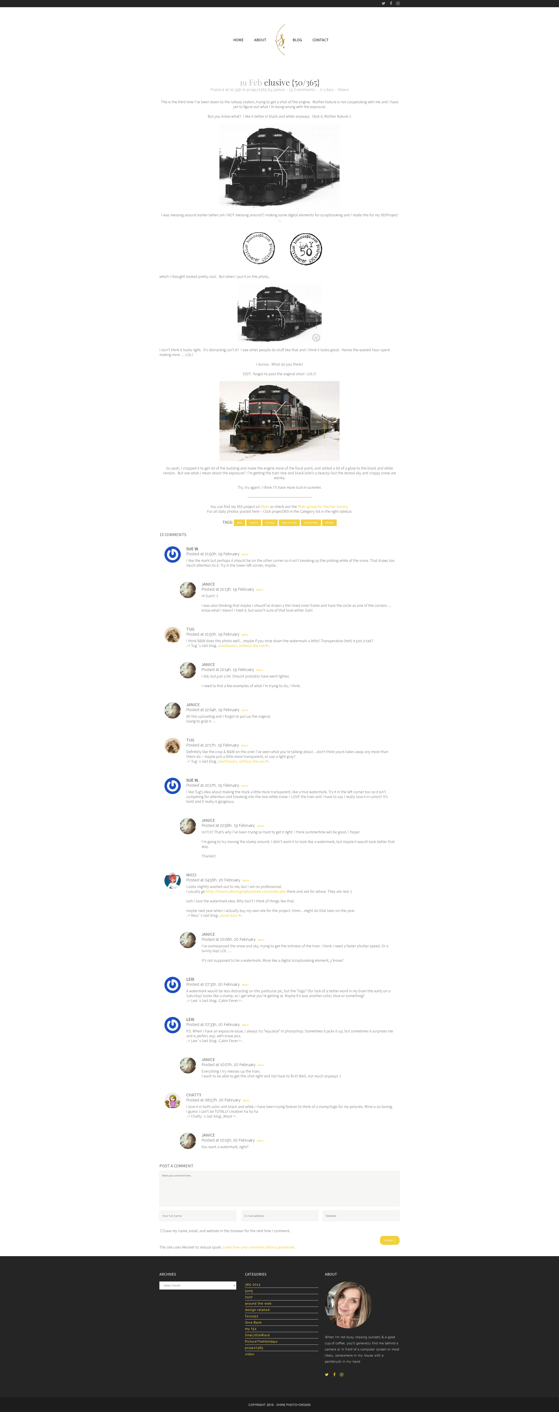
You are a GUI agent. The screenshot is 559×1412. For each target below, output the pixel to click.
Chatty (193, 1094)
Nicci (191, 874)
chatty (253, 522)
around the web (258, 1303)
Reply (245, 555)
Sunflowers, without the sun (242, 645)
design (270, 522)
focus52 (251, 1316)
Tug (190, 629)
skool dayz (229, 915)
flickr (265, 506)
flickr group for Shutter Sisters (323, 506)
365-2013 (253, 1284)
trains (329, 522)
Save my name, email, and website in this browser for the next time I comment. (227, 1230)
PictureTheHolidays (261, 1341)
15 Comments (302, 89)
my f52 (251, 1329)
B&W (239, 522)
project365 (257, 89)
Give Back (253, 1322)
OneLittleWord (257, 1335)
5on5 (249, 1291)
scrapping (311, 522)
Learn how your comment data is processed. (259, 1247)
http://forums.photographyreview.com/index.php (246, 891)
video (249, 1354)
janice (279, 89)
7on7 (249, 1297)
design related (257, 1310)
